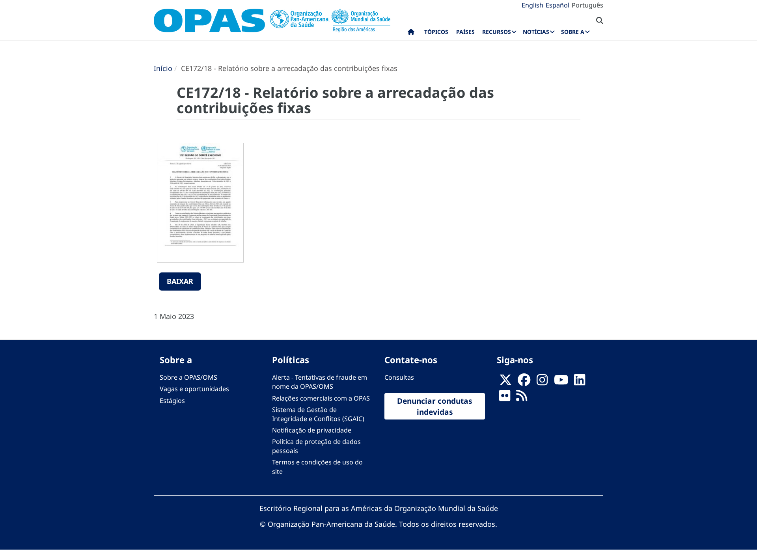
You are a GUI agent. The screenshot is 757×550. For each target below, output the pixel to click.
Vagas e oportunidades (194, 388)
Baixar (180, 281)
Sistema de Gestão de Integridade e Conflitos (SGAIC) (318, 414)
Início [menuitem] (411, 33)
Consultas (399, 377)
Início (163, 68)
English (532, 5)
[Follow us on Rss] (521, 398)
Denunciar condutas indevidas (434, 406)
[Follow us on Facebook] (524, 382)
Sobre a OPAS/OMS (188, 377)
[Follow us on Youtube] (561, 382)
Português (587, 5)
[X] (505, 382)
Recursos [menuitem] (496, 31)
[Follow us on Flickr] (504, 398)
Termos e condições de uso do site (317, 466)
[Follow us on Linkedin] (579, 382)
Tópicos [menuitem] (436, 31)
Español (557, 5)
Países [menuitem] (465, 31)
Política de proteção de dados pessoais (316, 446)
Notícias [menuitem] (536, 31)
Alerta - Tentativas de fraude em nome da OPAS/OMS (319, 382)
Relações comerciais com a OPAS (321, 398)
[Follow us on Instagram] (542, 382)
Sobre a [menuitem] (572, 31)
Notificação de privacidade (311, 430)
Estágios (172, 400)
